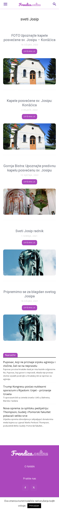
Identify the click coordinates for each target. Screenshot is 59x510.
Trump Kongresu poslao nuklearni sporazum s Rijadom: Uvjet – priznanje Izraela (27, 390)
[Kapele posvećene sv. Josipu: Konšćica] (29, 136)
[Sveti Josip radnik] (29, 262)
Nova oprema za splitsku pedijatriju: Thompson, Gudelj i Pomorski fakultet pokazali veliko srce (27, 411)
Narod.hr (10, 355)
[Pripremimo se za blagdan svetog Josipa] (29, 328)
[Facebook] (25, 488)
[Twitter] (34, 488)
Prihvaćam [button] (34, 505)
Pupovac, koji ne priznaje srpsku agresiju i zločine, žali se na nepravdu (29, 364)
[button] (5, 4)
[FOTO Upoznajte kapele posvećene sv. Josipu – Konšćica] (29, 71)
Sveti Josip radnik (29, 231)
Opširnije (29, 51)
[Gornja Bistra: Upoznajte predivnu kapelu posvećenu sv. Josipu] (29, 202)
